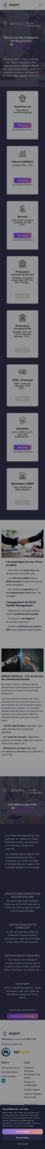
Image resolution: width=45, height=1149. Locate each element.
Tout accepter (22, 1131)
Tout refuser (22, 1144)
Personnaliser (22, 1138)
